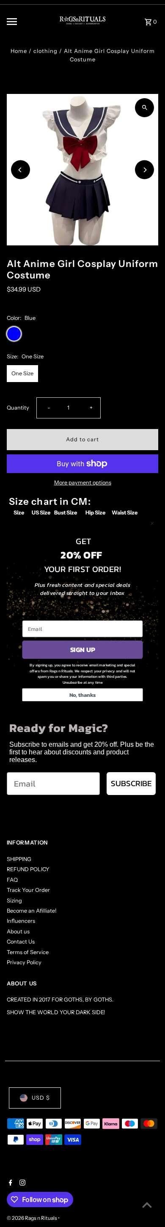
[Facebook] (9, 1183)
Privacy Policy (24, 962)
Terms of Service (28, 952)
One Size (22, 373)
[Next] (144, 169)
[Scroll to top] (147, 1204)
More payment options (82, 482)
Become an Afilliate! (31, 911)
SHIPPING (19, 859)
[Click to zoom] (144, 107)
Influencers (21, 921)
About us (18, 931)
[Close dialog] (152, 523)
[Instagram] (21, 1183)
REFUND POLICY (28, 869)
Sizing (14, 900)
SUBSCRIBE (131, 783)
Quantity (18, 407)
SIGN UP (82, 650)
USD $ (41, 1098)
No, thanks (82, 695)
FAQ (12, 880)
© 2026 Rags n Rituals (32, 1218)
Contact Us (21, 941)
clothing (45, 51)
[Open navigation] (26, 21)
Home (19, 51)
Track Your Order (28, 890)
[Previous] (20, 169)
